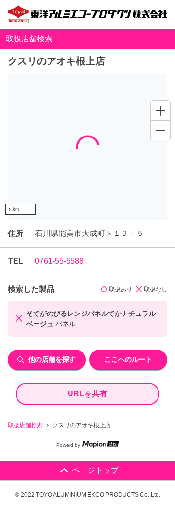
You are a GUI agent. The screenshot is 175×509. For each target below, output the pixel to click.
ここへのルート (128, 359)
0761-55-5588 (59, 261)
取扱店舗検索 (25, 425)
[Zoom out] (160, 130)
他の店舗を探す (52, 359)
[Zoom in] (160, 110)
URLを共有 (87, 394)
